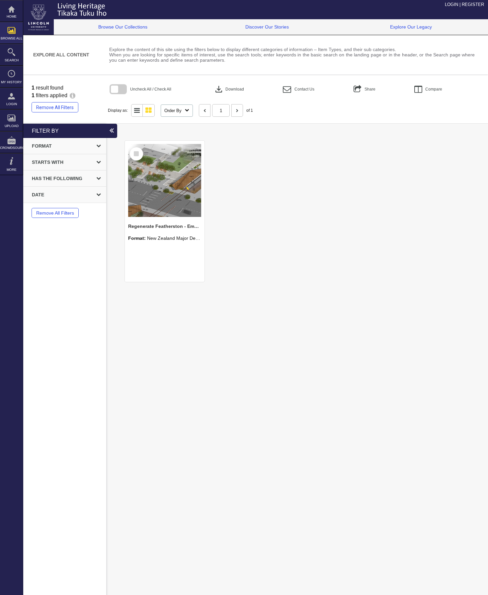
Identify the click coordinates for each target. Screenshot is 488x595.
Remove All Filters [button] (55, 107)
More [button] (12, 169)
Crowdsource (11, 148)
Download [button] (229, 89)
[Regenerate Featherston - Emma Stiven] (164, 180)
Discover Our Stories (267, 27)
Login (11, 104)
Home (12, 16)
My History (11, 82)
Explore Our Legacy (411, 27)
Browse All (12, 38)
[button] (299, 89)
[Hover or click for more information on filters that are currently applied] (72, 95)
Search (12, 60)
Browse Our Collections (122, 27)
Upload (12, 126)
